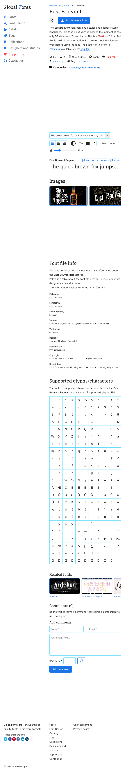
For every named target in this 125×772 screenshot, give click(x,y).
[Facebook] (10, 739)
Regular (85, 48)
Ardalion (53, 596)
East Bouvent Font (76, 20)
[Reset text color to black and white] (73, 143)
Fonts (52, 724)
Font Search (56, 728)
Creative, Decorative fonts (84, 67)
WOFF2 (116, 160)
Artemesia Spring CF (92, 596)
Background (109, 143)
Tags (52, 737)
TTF (87, 160)
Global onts (17, 7)
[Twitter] (5, 739)
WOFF (106, 160)
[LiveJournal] (27, 739)
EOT (96, 160)
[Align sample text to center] (58, 143)
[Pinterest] (14, 739)
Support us (55, 754)
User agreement (82, 724)
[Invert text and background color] (93, 143)
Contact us (55, 758)
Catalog (54, 733)
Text (81, 143)
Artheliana (119, 596)
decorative (84, 61)
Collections (55, 741)
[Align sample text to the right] (64, 143)
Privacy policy (81, 728)
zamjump (54, 48)
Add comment (60, 669)
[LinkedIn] (22, 739)
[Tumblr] (18, 739)
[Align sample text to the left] (52, 143)
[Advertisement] (23, 88)
